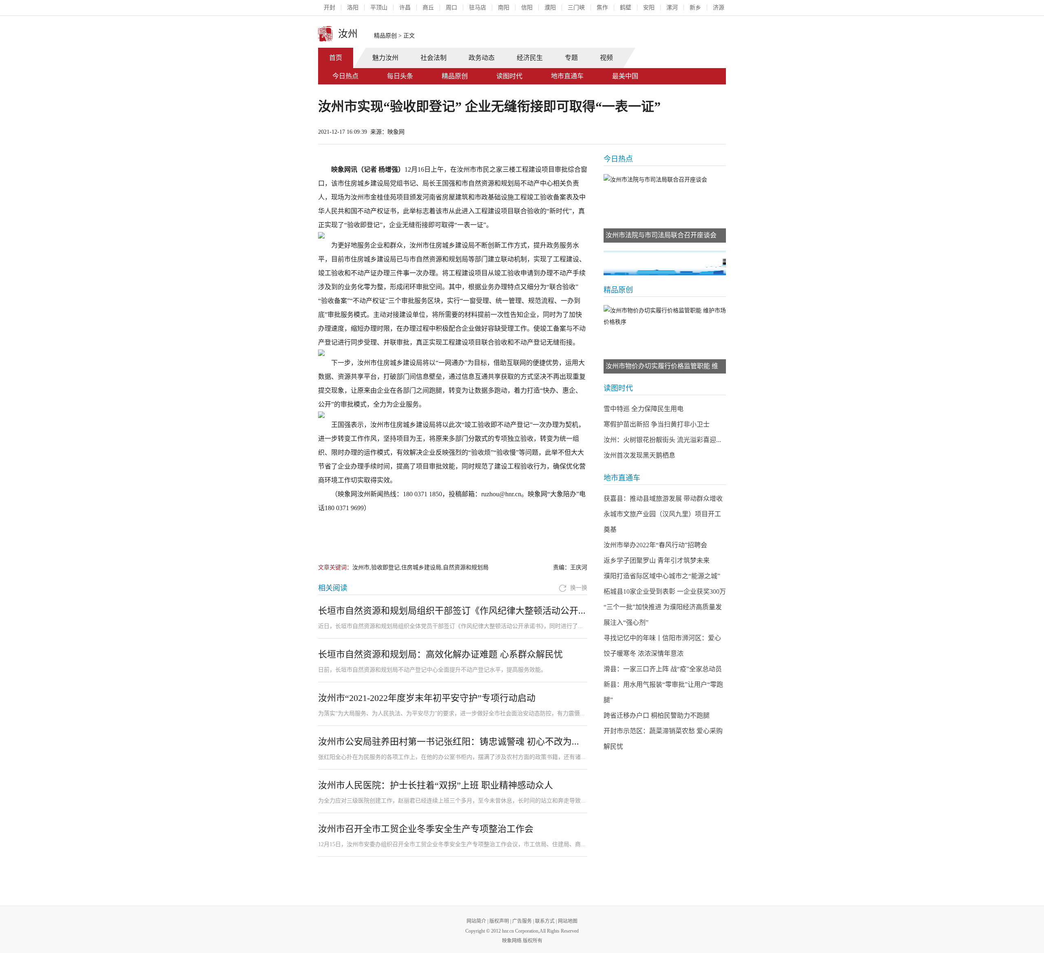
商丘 (428, 7)
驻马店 (477, 7)
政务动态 (482, 57)
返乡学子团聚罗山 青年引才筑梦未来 (657, 560)
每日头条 (400, 76)
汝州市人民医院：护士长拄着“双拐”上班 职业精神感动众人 (435, 785)
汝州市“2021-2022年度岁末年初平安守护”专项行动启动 (426, 698)
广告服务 (522, 921)
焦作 (602, 7)
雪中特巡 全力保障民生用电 (643, 408)
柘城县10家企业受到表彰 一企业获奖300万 (665, 591)
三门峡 (576, 7)
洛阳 (352, 7)
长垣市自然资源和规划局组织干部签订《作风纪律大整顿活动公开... (452, 611)
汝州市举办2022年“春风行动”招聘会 (655, 545)
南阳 (503, 7)
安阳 (649, 7)
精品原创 (385, 36)
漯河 (672, 7)
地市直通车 (567, 76)
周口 (451, 7)
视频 (606, 57)
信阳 (527, 7)
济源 (718, 7)
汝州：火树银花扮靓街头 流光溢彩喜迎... (662, 439)
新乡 (695, 7)
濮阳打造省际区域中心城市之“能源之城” (662, 576)
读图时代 (509, 76)
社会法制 (433, 57)
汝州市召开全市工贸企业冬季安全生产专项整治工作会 (425, 829)
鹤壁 (625, 7)
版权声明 (499, 921)
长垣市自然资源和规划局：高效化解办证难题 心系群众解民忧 (440, 654)
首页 (335, 57)
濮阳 (550, 7)
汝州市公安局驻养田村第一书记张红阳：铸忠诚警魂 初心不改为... (448, 741)
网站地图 (567, 921)
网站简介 (476, 921)
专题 (571, 57)
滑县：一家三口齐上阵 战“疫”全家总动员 (663, 669)
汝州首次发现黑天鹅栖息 (639, 455)
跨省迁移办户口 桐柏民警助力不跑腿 (657, 715)
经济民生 (530, 57)
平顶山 (378, 7)
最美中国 (625, 76)
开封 (329, 7)
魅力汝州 (385, 57)
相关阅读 (332, 588)
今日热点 (345, 76)
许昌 (405, 7)
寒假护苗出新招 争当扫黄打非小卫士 (657, 424)
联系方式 (545, 921)
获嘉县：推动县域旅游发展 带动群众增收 (663, 498)
